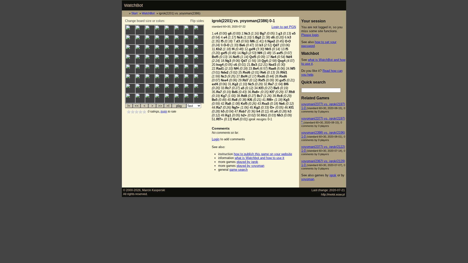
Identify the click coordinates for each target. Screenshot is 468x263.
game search (238, 169)
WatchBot (133, 5)
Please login (310, 35)
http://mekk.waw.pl (333, 194)
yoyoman (307, 179)
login (164, 111)
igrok (333, 175)
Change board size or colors (145, 21)
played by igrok (247, 162)
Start (134, 13)
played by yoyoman (250, 166)
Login (215, 139)
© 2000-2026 (132, 190)
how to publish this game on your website (263, 154)
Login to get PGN (284, 27)
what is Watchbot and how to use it (259, 158)
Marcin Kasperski (153, 190)
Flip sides (197, 21)
